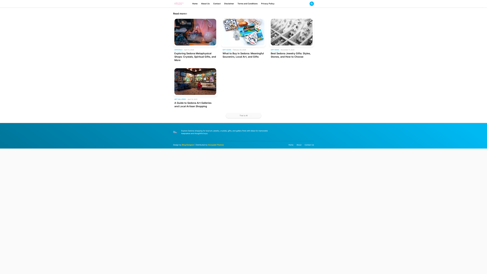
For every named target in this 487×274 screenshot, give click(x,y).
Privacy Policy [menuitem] (267, 3)
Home (291, 145)
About (299, 145)
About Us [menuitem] (205, 3)
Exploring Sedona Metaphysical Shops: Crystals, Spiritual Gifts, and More (195, 57)
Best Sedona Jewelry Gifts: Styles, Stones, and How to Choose (291, 55)
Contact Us (309, 145)
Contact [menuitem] (217, 3)
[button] (312, 4)
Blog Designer (188, 145)
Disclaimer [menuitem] (229, 3)
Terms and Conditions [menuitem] (248, 3)
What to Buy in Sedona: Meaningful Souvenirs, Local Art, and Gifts (243, 55)
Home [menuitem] (195, 3)
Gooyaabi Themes (216, 145)
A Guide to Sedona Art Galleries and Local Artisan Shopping (192, 104)
